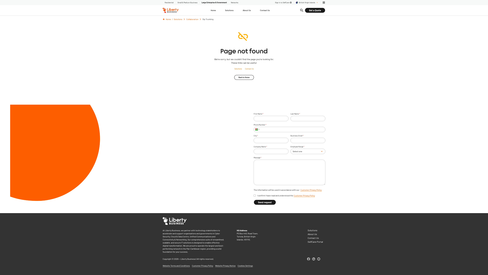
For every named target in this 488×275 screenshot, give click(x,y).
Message (257, 158)
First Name (258, 114)
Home (168, 19)
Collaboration (192, 19)
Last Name (295, 114)
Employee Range (297, 147)
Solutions (178, 19)
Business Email (297, 136)
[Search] (302, 10)
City (256, 136)
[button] (257, 129)
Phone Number (260, 125)
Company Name (260, 147)
